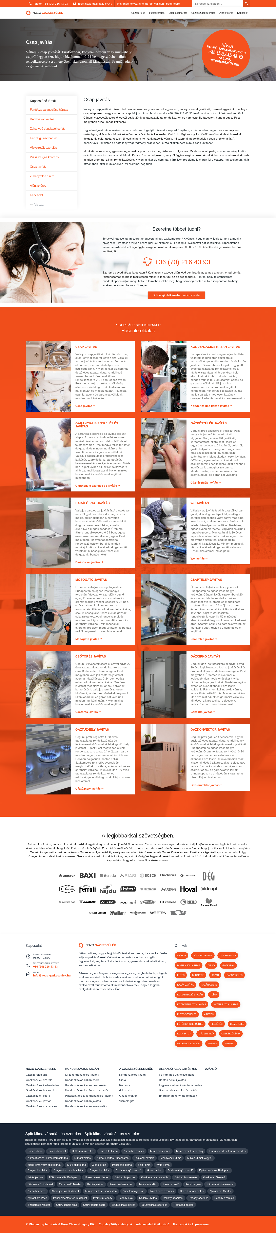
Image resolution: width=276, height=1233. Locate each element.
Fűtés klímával (57, 1151)
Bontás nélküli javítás (172, 1080)
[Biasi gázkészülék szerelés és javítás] (128, 875)
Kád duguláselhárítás (44, 138)
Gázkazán (125, 1090)
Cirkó (122, 1080)
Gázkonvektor (128, 1095)
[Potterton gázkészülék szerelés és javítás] (108, 902)
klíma (214, 994)
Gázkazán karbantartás (155, 1177)
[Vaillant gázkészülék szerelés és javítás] (118, 913)
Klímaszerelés (82, 1157)
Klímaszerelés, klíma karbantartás (48, 1157)
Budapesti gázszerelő (128, 1170)
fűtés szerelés (186, 1014)
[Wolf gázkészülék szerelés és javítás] (178, 912)
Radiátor (124, 1085)
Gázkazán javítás (125, 1177)
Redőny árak (125, 1197)
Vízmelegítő (126, 1101)
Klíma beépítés (36, 1191)
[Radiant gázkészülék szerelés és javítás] (148, 902)
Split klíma (144, 1164)
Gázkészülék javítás (38, 1101)
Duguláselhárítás (178, 13)
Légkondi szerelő (144, 1157)
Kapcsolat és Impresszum (191, 1224)
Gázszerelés (138, 13)
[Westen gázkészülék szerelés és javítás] (158, 912)
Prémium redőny (102, 1197)
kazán (215, 975)
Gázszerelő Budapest (40, 1184)
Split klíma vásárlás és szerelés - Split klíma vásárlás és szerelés (82, 1134)
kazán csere (209, 985)
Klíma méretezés (160, 1151)
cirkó (211, 965)
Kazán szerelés (147, 1184)
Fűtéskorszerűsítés (190, 1024)
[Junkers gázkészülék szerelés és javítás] (87, 902)
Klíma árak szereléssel (220, 1184)
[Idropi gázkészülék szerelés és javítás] (209, 889)
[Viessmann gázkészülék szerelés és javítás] (138, 912)
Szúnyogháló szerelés (154, 1204)
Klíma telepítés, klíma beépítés (227, 1151)
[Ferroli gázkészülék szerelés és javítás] (87, 889)
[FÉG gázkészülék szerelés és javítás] (67, 889)
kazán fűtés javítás (226, 1004)
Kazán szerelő (171, 1184)
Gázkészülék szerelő (39, 1080)
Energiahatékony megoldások (178, 1095)
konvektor (184, 1033)
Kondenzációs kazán (82, 1068)
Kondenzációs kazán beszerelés (85, 1085)
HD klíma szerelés (83, 1151)
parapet (230, 1043)
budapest (198, 975)
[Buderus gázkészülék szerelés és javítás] (168, 875)
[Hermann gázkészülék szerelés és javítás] (148, 889)
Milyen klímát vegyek (199, 1157)
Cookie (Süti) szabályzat (115, 1224)
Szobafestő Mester (39, 1204)
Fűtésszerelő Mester (96, 1177)
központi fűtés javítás (191, 1004)
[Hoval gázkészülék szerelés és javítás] (188, 889)
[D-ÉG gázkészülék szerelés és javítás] (209, 875)
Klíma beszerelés (134, 1151)
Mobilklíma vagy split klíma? (44, 1164)
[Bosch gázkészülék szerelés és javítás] (148, 875)
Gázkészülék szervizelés (41, 1106)
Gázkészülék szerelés (203, 13)
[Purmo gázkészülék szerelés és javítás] (128, 902)
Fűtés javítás (35, 1177)
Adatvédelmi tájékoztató (152, 1224)
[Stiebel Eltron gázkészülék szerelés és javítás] (98, 913)
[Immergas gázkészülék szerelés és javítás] (67, 902)
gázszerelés (234, 975)
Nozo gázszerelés (41, 1068)
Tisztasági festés (183, 1204)
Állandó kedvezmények (178, 1068)
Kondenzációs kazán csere (82, 1080)
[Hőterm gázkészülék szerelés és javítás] (168, 889)
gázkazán (228, 965)
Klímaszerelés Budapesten (101, 1191)
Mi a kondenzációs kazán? (82, 1074)
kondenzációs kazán (190, 994)
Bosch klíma (35, 1151)
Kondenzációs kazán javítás (83, 1101)
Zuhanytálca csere (42, 176)
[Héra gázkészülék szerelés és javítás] (128, 889)
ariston (209, 1014)
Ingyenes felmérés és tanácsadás (180, 1085)
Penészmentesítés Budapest (70, 1197)
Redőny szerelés (198, 1197)
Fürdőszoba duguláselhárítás (49, 109)
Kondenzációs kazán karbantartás (87, 1090)
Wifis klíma (163, 1164)
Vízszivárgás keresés (44, 157)
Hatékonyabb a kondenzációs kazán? (89, 1095)
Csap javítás (38, 166)
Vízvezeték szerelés (43, 147)
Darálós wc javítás (42, 119)
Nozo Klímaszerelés (192, 1191)
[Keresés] (246, 3)
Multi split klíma (76, 1164)
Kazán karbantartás (121, 1184)
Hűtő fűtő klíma (109, 1151)
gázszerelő (206, 1033)
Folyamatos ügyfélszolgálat (176, 1074)
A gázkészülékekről (136, 1068)
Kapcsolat (242, 13)
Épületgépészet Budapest (214, 1170)
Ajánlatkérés (226, 13)
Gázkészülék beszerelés (41, 1090)
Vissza (38, 204)
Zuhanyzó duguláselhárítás (47, 128)
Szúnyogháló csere (94, 1204)
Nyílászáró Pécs (37, 1197)
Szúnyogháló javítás (123, 1204)
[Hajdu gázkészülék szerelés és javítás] (108, 889)
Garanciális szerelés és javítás (178, 1090)
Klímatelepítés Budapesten (113, 1157)
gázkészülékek (230, 1033)
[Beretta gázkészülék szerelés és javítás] (108, 875)
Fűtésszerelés (156, 13)
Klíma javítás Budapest (65, 1191)
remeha (212, 1043)
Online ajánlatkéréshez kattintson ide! (176, 295)
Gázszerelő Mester (70, 1184)
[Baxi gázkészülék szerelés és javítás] (87, 875)
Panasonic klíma (122, 1164)
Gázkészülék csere (38, 1095)
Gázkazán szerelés (186, 1177)
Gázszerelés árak (37, 1074)
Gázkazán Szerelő (214, 1177)
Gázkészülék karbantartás (42, 1085)
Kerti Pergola (193, 1184)
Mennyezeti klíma (170, 1157)
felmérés (216, 1024)
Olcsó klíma (99, 1164)
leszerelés (237, 1024)
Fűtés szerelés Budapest (63, 1177)
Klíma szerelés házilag (189, 1151)
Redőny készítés (173, 1197)
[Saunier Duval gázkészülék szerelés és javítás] (209, 902)
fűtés (180, 975)
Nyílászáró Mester (220, 1191)
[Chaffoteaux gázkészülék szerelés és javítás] (188, 875)
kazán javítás (185, 985)
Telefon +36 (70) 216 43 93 (50, 3)
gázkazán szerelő (188, 1043)
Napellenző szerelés (162, 1191)
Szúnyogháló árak (66, 1204)
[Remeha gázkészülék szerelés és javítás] (168, 902)
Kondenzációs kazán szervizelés (86, 1106)
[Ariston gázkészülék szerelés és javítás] (67, 875)
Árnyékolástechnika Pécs (69, 1170)
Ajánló (181, 955)
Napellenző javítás (133, 1191)
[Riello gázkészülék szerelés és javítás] (188, 902)
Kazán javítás (95, 1184)
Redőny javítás (148, 1197)
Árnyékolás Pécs (38, 1170)
